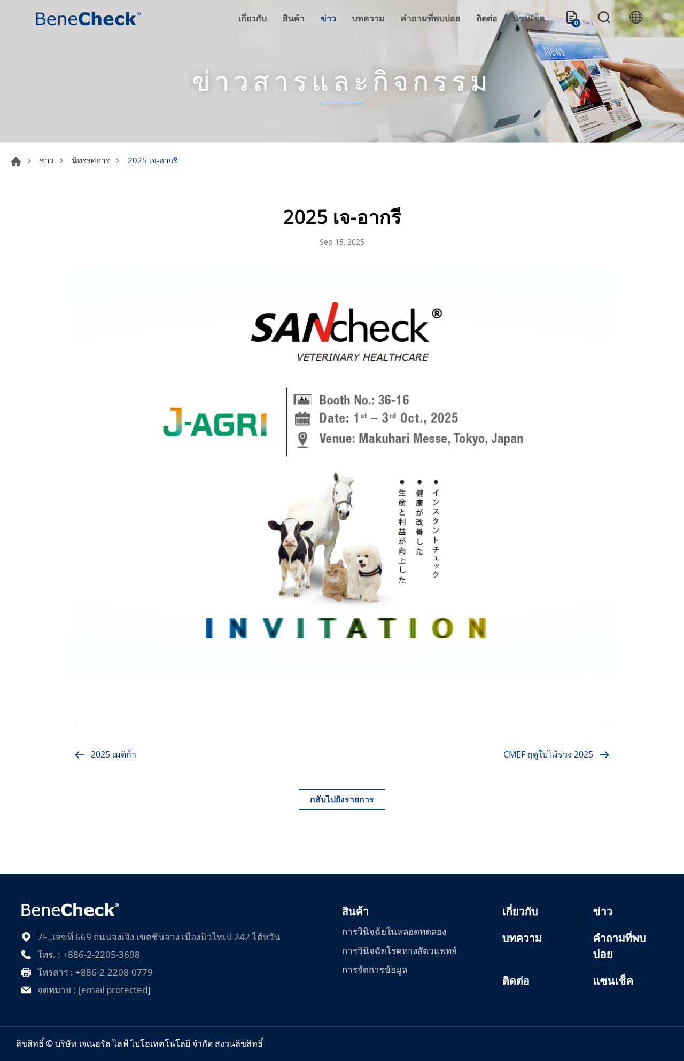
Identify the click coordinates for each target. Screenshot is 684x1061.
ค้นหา (603, 18)
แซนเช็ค (529, 18)
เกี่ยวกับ (252, 18)
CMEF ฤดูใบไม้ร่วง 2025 (548, 754)
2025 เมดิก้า (113, 754)
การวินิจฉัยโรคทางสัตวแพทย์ (399, 951)
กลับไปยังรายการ (342, 799)
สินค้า (294, 18)
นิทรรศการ (91, 160)
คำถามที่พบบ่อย (430, 18)
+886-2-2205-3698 (101, 954)
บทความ (368, 18)
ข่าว (328, 18)
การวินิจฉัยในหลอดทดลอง (394, 931)
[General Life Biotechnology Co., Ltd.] (88, 18)
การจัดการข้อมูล (374, 969)
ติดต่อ (487, 18)
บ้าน (16, 161)
